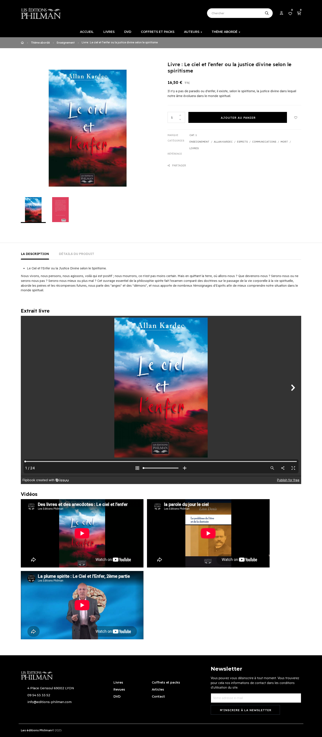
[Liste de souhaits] (295, 117)
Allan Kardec (223, 141)
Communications (264, 141)
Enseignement (199, 141)
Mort (284, 141)
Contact (158, 696)
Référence (175, 153)
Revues (119, 689)
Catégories (176, 140)
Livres (194, 148)
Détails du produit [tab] (76, 254)
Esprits (242, 141)
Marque (173, 135)
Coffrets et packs (166, 682)
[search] (267, 13)
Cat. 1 (193, 135)
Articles (158, 689)
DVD (116, 696)
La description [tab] (35, 254)
